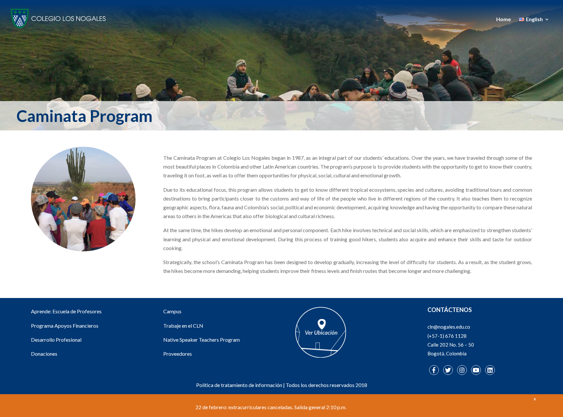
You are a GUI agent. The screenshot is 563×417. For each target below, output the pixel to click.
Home (503, 19)
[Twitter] (448, 370)
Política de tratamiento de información (239, 385)
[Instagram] (462, 370)
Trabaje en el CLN (183, 325)
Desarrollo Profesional (56, 339)
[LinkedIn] (490, 370)
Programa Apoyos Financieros (64, 325)
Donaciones (44, 353)
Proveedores (177, 353)
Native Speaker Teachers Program (201, 339)
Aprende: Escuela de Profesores (66, 311)
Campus (172, 311)
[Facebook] (434, 370)
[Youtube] (476, 370)
